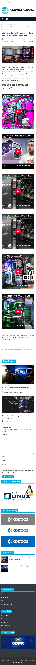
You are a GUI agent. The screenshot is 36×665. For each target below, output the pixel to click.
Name (4, 456)
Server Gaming (5, 594)
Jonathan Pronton (8, 39)
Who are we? (5, 622)
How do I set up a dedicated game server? (18, 349)
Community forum (6, 604)
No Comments (29, 42)
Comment (5, 435)
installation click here (11, 74)
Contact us (4, 615)
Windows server (6, 601)
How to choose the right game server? (14, 416)
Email (4, 460)
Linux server (4, 597)
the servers (26, 72)
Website (4, 464)
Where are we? (5, 619)
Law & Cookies (5, 626)
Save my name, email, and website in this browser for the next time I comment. (17, 471)
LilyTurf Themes (18, 662)
